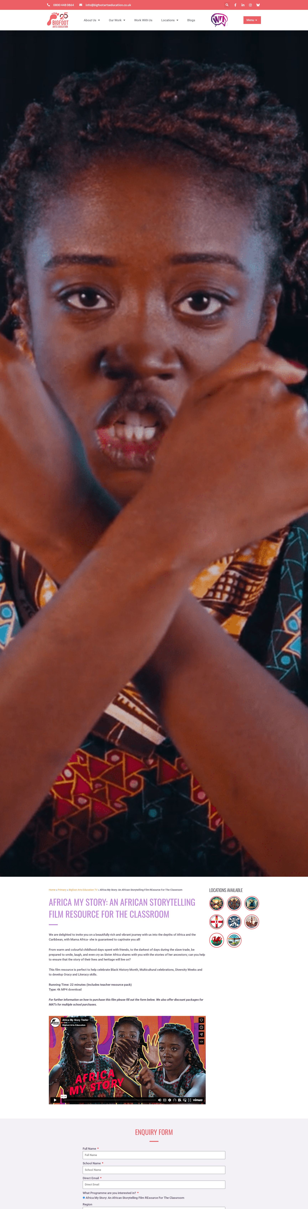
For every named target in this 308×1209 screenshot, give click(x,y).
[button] (227, 5)
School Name (92, 1163)
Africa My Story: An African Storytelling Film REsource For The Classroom (135, 1198)
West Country (234, 901)
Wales (216, 938)
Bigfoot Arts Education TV (83, 889)
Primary (62, 889)
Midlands (252, 901)
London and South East (252, 920)
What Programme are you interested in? (110, 1193)
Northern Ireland (217, 919)
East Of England (216, 901)
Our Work (115, 20)
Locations (168, 20)
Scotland (234, 920)
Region (87, 1204)
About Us (90, 20)
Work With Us (143, 20)
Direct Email (91, 1178)
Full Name (90, 1148)
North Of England (234, 937)
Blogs (191, 20)
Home (52, 889)
